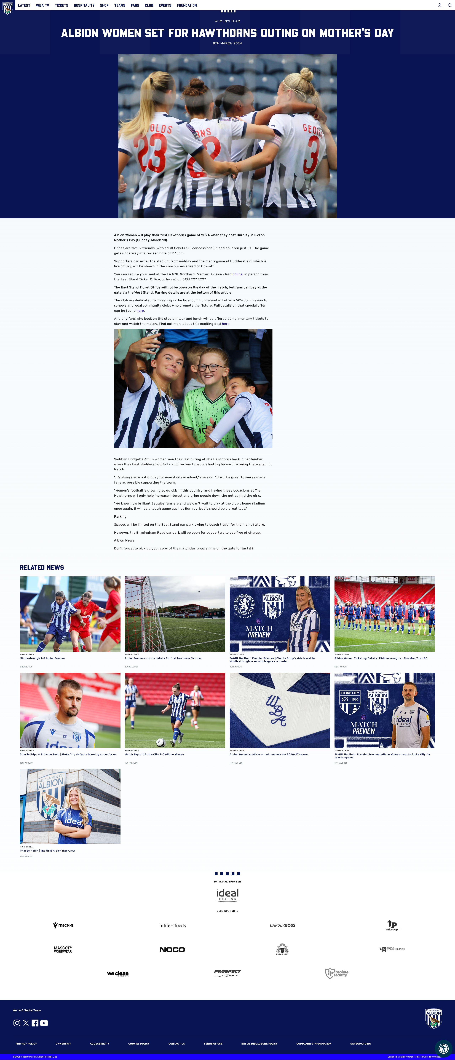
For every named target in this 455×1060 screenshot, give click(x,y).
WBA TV (42, 5)
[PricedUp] (392, 926)
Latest (24, 5)
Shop (104, 5)
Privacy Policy (26, 1043)
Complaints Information (314, 1043)
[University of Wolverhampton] (392, 950)
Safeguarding (360, 1043)
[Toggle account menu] (439, 5)
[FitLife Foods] (173, 925)
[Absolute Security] (337, 974)
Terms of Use (213, 1043)
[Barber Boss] (282, 926)
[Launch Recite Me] (444, 1049)
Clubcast (437, 1057)
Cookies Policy (138, 1043)
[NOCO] (173, 949)
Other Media (413, 1057)
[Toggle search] (450, 5)
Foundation (187, 5)
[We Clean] (118, 974)
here (140, 311)
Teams (119, 5)
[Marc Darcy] (282, 949)
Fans (135, 5)
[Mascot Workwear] (63, 950)
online (238, 274)
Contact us (176, 1043)
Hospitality (84, 5)
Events (165, 5)
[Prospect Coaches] (227, 973)
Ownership (63, 1043)
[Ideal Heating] (227, 895)
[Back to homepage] (7, 7)
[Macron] (63, 925)
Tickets (61, 5)
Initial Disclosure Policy (259, 1043)
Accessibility (99, 1043)
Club (149, 5)
